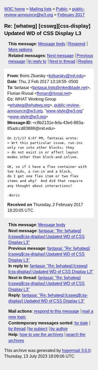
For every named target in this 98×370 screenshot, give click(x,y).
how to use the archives (41, 334)
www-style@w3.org (64, 111)
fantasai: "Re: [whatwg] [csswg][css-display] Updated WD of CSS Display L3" (46, 237)
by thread (17, 329)
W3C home (14, 9)
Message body (51, 44)
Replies (85, 61)
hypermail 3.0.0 (76, 350)
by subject (37, 329)
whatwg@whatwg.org (30, 105)
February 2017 (71, 15)
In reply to (37, 61)
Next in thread (62, 61)
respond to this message (56, 311)
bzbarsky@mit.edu (66, 76)
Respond (76, 44)
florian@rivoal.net (53, 93)
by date (81, 323)
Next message (60, 55)
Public (62, 9)
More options (20, 49)
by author (59, 329)
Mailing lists (40, 9)
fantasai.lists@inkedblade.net (59, 87)
